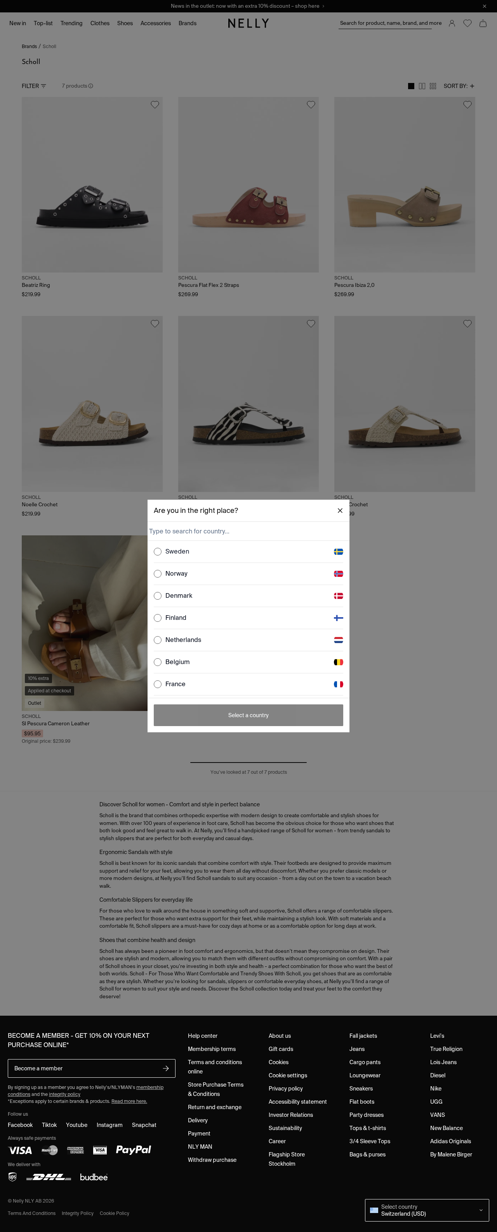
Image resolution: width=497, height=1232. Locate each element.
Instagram (110, 1125)
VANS (437, 1114)
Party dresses (366, 1114)
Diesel (437, 1075)
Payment (199, 1133)
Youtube (76, 1125)
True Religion (446, 1049)
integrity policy (64, 1094)
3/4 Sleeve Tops (369, 1141)
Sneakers (361, 1088)
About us (280, 1035)
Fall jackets (363, 1035)
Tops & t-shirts (367, 1128)
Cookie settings (288, 1075)
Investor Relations (291, 1114)
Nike (435, 1088)
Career (277, 1141)
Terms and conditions (32, 1213)
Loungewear (365, 1075)
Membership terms (212, 1049)
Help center (202, 1035)
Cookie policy (114, 1213)
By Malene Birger (451, 1154)
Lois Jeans (443, 1062)
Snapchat (144, 1125)
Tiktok (49, 1125)
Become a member (38, 1068)
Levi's (437, 1035)
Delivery (198, 1120)
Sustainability (285, 1128)
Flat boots (361, 1101)
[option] (248, 552)
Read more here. (129, 1101)
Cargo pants (365, 1062)
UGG (436, 1101)
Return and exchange (215, 1107)
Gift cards (281, 1049)
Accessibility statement (298, 1101)
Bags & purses (367, 1154)
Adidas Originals (450, 1141)
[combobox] (247, 531)
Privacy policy (286, 1088)
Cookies (278, 1062)
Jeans (357, 1049)
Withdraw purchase (212, 1159)
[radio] (158, 552)
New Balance (446, 1128)
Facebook (20, 1125)
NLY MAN (200, 1146)
